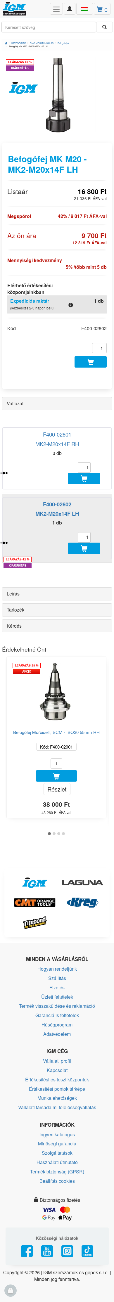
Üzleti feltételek (57, 996)
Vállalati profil (57, 1060)
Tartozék (15, 609)
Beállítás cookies (57, 1181)
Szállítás (57, 978)
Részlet (57, 789)
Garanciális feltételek (57, 1015)
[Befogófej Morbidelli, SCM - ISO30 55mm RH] (56, 689)
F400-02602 (57, 504)
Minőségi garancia (57, 1143)
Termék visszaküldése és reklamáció (57, 1006)
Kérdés (14, 625)
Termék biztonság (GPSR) (57, 1171)
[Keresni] (104, 27)
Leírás (13, 593)
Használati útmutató (57, 1162)
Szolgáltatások (57, 1152)
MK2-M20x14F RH (57, 444)
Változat (15, 403)
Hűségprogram (57, 1024)
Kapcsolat (57, 1070)
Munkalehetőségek (57, 1098)
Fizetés (57, 987)
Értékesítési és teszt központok (57, 1079)
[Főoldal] (6, 43)
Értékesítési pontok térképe (57, 1088)
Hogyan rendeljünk (57, 968)
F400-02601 (57, 434)
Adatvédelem (57, 1034)
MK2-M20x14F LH (57, 513)
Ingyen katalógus (57, 1134)
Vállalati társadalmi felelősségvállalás (57, 1107)
